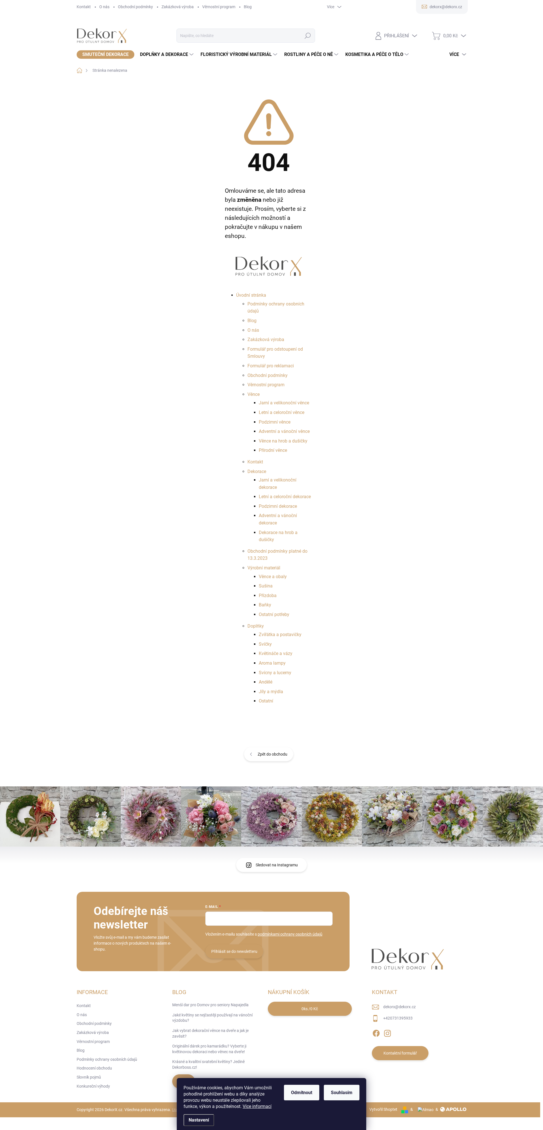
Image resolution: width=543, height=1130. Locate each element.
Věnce (253, 394)
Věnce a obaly (273, 576)
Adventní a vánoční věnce (284, 431)
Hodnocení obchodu (94, 1068)
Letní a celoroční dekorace (285, 496)
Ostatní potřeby (274, 614)
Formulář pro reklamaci (270, 365)
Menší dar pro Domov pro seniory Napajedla (210, 1005)
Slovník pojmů (89, 1077)
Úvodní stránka (251, 295)
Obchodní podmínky (135, 7)
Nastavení (199, 1120)
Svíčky (265, 644)
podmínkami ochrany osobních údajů (290, 934)
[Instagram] (387, 1032)
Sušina (266, 586)
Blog (248, 7)
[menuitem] (105, 54)
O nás (104, 7)
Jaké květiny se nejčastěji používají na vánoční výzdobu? (212, 1018)
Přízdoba (268, 595)
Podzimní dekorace (278, 506)
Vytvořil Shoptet (383, 1109)
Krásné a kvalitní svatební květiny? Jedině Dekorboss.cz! (208, 1064)
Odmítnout (301, 1092)
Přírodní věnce (273, 450)
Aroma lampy (272, 663)
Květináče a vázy (275, 653)
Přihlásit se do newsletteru (234, 951)
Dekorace (256, 471)
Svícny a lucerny (275, 672)
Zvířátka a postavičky (280, 634)
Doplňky (255, 626)
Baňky (265, 605)
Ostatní (266, 701)
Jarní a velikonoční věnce (284, 402)
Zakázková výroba (177, 7)
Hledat (307, 35)
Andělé (265, 682)
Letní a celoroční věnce (281, 412)
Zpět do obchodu (272, 754)
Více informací (257, 1106)
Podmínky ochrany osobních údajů (107, 1059)
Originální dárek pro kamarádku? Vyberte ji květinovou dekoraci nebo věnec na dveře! (209, 1049)
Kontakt (84, 7)
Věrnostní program (218, 7)
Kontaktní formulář (400, 1053)
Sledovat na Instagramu (277, 865)
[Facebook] (376, 1032)
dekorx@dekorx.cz (399, 1007)
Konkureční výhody (93, 1086)
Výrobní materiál (263, 568)
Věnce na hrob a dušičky (283, 441)
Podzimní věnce (274, 422)
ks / (309, 1009)
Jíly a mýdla (271, 691)
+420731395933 (398, 1018)
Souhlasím (341, 1092)
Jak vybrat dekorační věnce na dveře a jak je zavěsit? (210, 1033)
